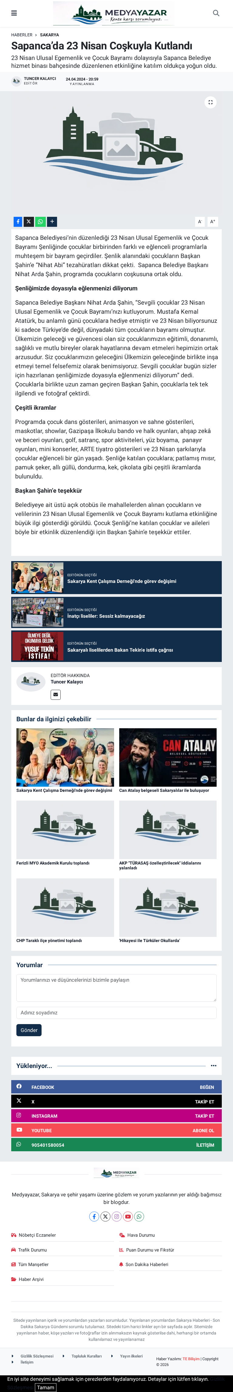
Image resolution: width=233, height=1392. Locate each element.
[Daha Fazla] (52, 222)
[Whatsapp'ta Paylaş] (40, 222)
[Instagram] (117, 1217)
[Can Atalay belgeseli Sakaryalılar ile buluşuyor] (168, 757)
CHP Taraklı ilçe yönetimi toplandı (49, 940)
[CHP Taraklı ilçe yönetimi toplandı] (65, 907)
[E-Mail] (56, 695)
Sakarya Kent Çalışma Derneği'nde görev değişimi (64, 790)
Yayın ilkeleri (131, 1356)
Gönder (29, 1030)
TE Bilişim (191, 1359)
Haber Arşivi (31, 1279)
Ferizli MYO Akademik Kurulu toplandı (52, 863)
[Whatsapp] (139, 1217)
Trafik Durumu (32, 1250)
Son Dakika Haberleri (147, 1264)
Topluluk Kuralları (86, 1356)
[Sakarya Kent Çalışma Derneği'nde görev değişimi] (65, 757)
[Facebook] (94, 1217)
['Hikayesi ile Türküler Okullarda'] (168, 907)
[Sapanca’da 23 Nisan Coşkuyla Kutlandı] (116, 152)
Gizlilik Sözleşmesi (36, 1356)
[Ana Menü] (14, 13)
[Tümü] (214, 1066)
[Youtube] (128, 1217)
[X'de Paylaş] (29, 222)
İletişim (26, 1362)
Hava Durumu (141, 1235)
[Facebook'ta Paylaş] (18, 222)
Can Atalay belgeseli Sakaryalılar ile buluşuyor (164, 790)
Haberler (21, 34)
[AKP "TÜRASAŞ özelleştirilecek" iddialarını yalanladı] (168, 829)
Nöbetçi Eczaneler (37, 1235)
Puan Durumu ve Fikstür (150, 1250)
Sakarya (49, 34)
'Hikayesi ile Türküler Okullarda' (149, 940)
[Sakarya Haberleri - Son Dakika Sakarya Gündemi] (113, 13)
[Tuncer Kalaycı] (31, 681)
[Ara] (216, 14)
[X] (105, 1217)
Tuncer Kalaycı (67, 682)
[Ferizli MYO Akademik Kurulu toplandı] (65, 829)
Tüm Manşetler (33, 1264)
